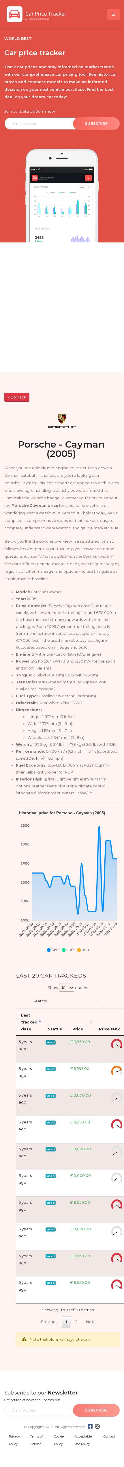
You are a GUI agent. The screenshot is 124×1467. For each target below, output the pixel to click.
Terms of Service (36, 1440)
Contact (109, 1436)
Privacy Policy (14, 1440)
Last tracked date (29, 1022)
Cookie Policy (59, 1440)
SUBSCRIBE (96, 123)
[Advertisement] (62, 307)
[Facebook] (90, 1426)
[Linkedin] (97, 1426)
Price (77, 1029)
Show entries (68, 987)
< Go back (16, 397)
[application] (68, 881)
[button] (52, 950)
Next (90, 1321)
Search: (40, 1001)
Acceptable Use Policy (83, 1440)
